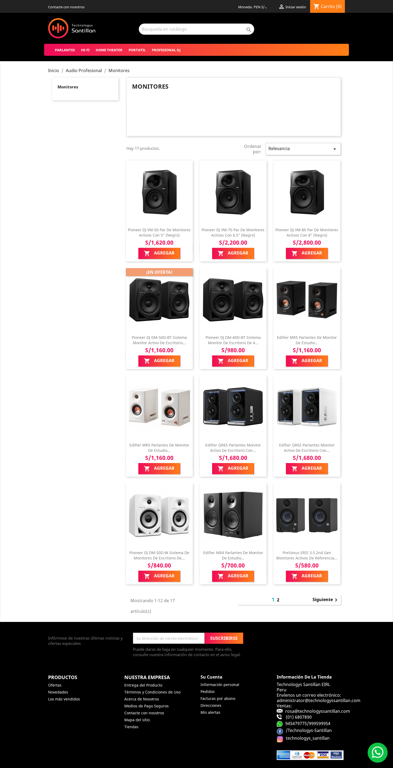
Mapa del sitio (137, 719)
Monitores (67, 86)
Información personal (220, 684)
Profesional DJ (166, 50)
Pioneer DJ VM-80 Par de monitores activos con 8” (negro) (306, 232)
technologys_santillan (308, 738)
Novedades (58, 692)
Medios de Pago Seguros (146, 705)
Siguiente (326, 600)
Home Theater (109, 50)
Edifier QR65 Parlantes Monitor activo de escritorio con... (233, 447)
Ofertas (54, 685)
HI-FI (85, 50)
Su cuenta (211, 677)
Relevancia (303, 149)
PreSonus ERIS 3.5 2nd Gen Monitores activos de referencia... (306, 555)
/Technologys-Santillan (309, 730)
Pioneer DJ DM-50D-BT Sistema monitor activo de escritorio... (159, 340)
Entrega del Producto (143, 685)
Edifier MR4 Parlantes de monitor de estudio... (233, 555)
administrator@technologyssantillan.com (318, 700)
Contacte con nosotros (66, 7)
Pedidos (208, 691)
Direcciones (211, 705)
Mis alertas (210, 712)
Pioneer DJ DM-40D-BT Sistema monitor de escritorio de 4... (233, 340)
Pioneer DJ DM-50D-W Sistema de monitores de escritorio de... (159, 555)
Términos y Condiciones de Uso (152, 692)
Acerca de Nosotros (141, 699)
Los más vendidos (64, 699)
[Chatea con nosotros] (378, 753)
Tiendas (131, 726)
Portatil (137, 50)
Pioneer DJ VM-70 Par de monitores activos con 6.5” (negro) (233, 232)
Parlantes (65, 50)
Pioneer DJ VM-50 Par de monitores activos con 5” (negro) (159, 232)
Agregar (159, 253)
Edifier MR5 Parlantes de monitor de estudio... (307, 340)
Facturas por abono (218, 698)
